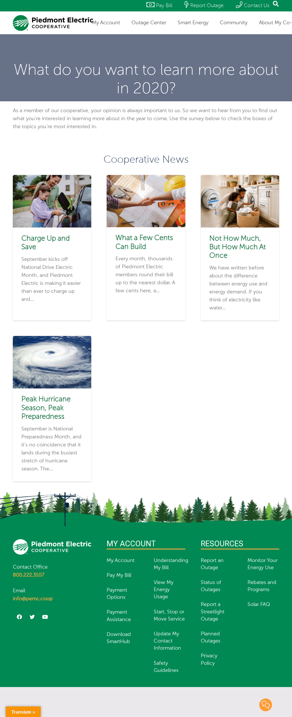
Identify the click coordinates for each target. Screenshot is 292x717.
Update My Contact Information (167, 641)
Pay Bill (163, 5)
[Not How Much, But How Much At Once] (240, 179)
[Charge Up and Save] (52, 179)
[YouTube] (44, 617)
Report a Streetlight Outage (212, 611)
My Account (121, 560)
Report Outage (206, 5)
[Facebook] (19, 617)
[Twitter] (32, 617)
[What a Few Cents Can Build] (146, 179)
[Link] (53, 23)
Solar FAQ (259, 604)
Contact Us (255, 5)
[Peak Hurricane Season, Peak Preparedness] (52, 340)
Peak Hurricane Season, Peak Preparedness (46, 408)
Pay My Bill (119, 575)
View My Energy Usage (163, 589)
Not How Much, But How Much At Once (237, 247)
